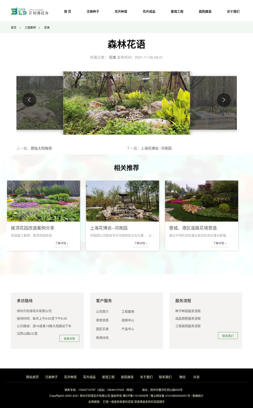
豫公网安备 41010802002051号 (170, 396)
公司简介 (102, 311)
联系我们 (227, 336)
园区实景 (102, 329)
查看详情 (69, 338)
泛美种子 (93, 11)
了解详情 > (61, 243)
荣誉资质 (102, 320)
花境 (47, 27)
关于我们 (233, 11)
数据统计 (198, 396)
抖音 (196, 377)
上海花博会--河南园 (156, 148)
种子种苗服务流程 (188, 311)
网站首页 (32, 377)
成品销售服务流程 (188, 318)
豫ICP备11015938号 (135, 396)
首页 (13, 27)
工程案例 (30, 27)
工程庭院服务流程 (188, 326)
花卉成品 (149, 11)
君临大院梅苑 (41, 148)
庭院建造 (205, 11)
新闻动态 (102, 337)
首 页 (67, 11)
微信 (182, 377)
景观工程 (177, 11)
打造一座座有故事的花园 (118, 401)
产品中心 (128, 329)
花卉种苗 (121, 11)
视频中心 (128, 320)
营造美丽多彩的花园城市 (149, 401)
